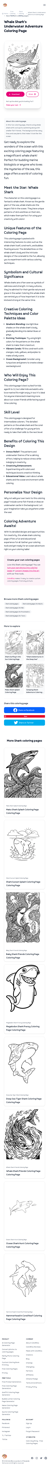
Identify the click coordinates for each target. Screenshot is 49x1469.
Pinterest (6, 1427)
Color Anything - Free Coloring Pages (34, 1442)
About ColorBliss (32, 1343)
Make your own (12, 105)
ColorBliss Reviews (33, 1347)
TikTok (4, 1439)
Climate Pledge (32, 1379)
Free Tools (6, 1378)
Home (6, 13)
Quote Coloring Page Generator (10, 1413)
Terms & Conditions (34, 1383)
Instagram (6, 1431)
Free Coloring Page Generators (9, 1387)
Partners (29, 1371)
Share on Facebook (26, 710)
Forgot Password (32, 1431)
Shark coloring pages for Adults (33, 604)
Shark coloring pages (21, 13)
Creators (29, 1355)
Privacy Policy (31, 1387)
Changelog (30, 1367)
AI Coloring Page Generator (8, 1344)
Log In (28, 1427)
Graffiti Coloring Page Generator (10, 1393)
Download (15, 94)
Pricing (5, 1373)
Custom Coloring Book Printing (10, 1363)
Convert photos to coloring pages (9, 1350)
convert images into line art (27, 570)
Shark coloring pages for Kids (15, 608)
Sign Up (29, 1423)
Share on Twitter (26, 722)
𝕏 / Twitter (6, 1435)
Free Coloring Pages (12, 13)
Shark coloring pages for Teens (15, 616)
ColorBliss (11, 578)
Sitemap (29, 1363)
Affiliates (30, 1375)
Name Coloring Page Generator (10, 1406)
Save (25, 716)
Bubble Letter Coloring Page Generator (11, 1400)
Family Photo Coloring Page (10, 1357)
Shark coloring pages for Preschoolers (18, 612)
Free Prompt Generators (11, 1382)
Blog (27, 1359)
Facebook (5, 1423)
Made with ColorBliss (34, 1351)
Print (31, 94)
